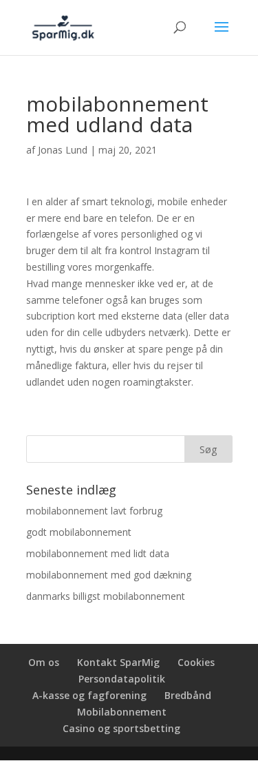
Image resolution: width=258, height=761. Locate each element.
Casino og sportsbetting (121, 728)
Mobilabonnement (121, 711)
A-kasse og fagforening (89, 695)
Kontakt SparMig (118, 662)
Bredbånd (187, 695)
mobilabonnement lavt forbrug (94, 510)
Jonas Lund (62, 149)
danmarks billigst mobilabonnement (105, 596)
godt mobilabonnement (78, 532)
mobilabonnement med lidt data (97, 553)
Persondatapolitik (121, 678)
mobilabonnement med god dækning (108, 574)
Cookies (196, 662)
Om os (43, 662)
